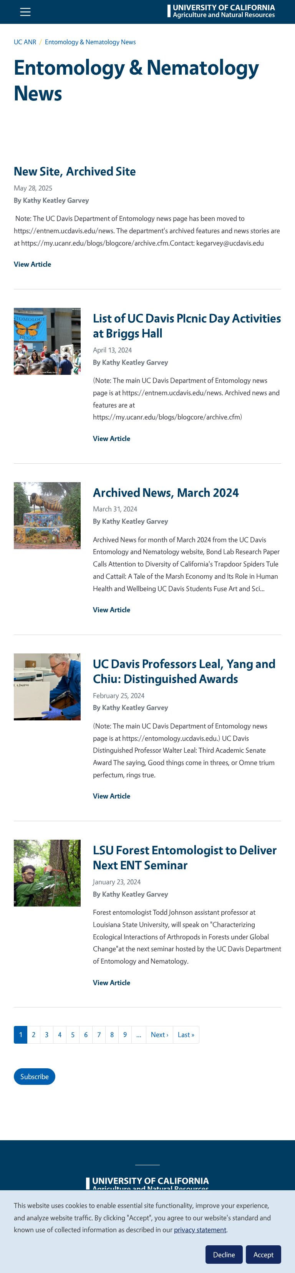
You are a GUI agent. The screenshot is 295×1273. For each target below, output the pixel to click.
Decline (224, 1254)
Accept (263, 1254)
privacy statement (200, 1229)
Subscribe (34, 1076)
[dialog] (147, 1231)
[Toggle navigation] (25, 11)
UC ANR (25, 42)
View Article (32, 264)
